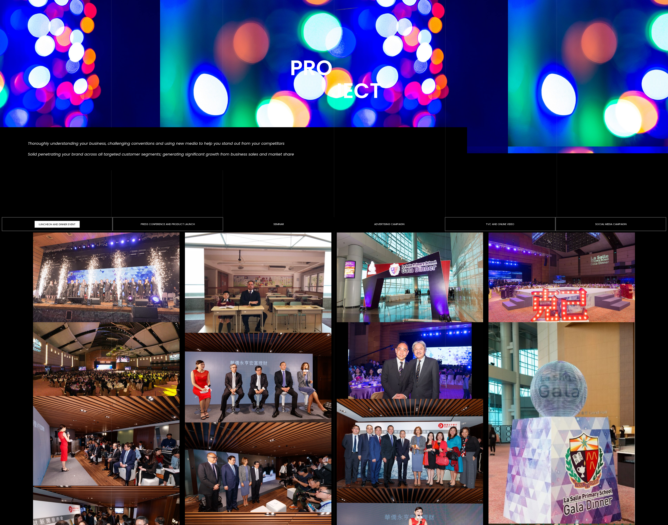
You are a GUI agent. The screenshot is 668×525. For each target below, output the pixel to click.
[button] (57, 224)
